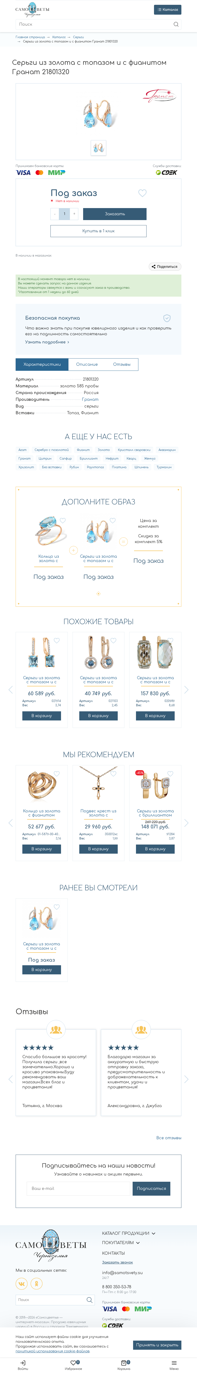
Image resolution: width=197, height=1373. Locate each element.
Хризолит (26, 467)
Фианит (83, 450)
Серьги (78, 37)
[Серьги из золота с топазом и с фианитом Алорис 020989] (155, 654)
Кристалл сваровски (134, 450)
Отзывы (121, 364)
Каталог (59, 37)
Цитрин (45, 458)
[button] (98, 148)
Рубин (74, 467)
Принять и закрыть (157, 1345)
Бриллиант (89, 458)
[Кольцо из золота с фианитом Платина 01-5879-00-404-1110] (41, 788)
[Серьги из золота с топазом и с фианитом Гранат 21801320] (41, 921)
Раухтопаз (95, 467)
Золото (104, 450)
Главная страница (30, 37)
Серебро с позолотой (52, 450)
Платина (119, 467)
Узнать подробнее (45, 342)
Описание (87, 364)
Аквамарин (167, 450)
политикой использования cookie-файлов (52, 1351)
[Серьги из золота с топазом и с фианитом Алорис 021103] (98, 654)
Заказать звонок (117, 1262)
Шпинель (141, 467)
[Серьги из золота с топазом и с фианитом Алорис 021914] (41, 654)
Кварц (131, 458)
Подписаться (151, 1189)
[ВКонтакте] (22, 1284)
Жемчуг (149, 458)
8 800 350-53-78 (116, 1287)
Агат (22, 450)
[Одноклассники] (37, 1284)
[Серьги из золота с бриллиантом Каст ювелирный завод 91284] (155, 788)
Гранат (90, 399)
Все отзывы (168, 1138)
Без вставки (52, 467)
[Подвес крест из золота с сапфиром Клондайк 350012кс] (98, 788)
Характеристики (42, 364)
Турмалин (164, 467)
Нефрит (112, 458)
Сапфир (66, 458)
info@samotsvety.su (122, 1273)
